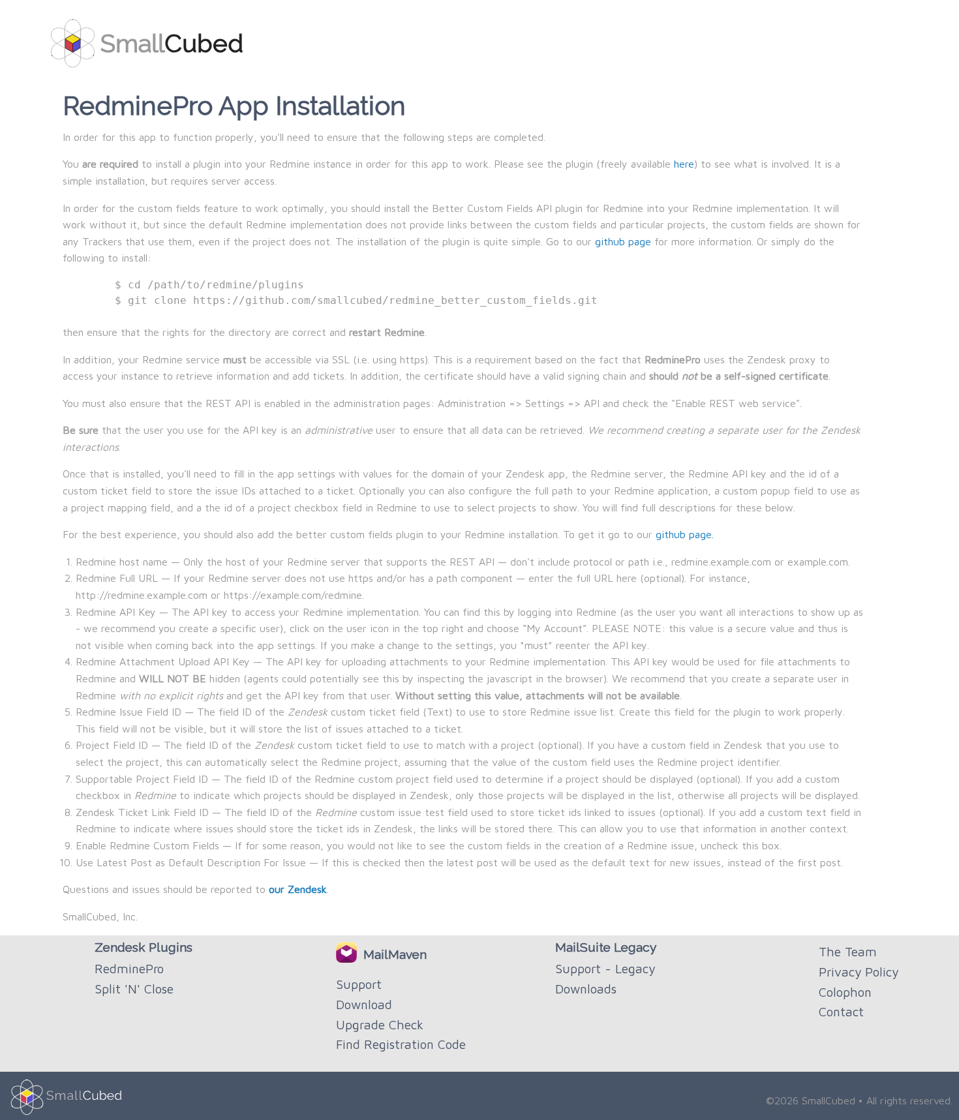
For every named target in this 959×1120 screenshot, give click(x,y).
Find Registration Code (401, 1044)
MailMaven (392, 954)
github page (623, 241)
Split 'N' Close (134, 988)
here (684, 164)
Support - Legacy (605, 968)
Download (364, 1004)
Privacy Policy (858, 971)
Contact (841, 1011)
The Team (848, 951)
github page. (685, 534)
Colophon (845, 991)
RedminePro (129, 968)
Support (359, 983)
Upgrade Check (379, 1024)
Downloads (585, 988)
